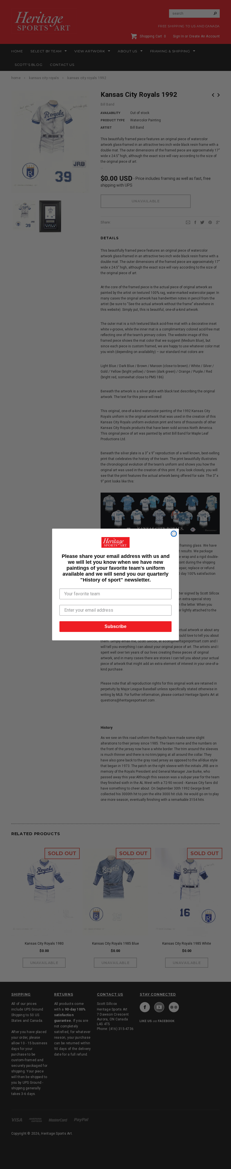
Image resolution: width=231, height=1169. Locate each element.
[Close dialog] (174, 534)
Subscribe (115, 626)
